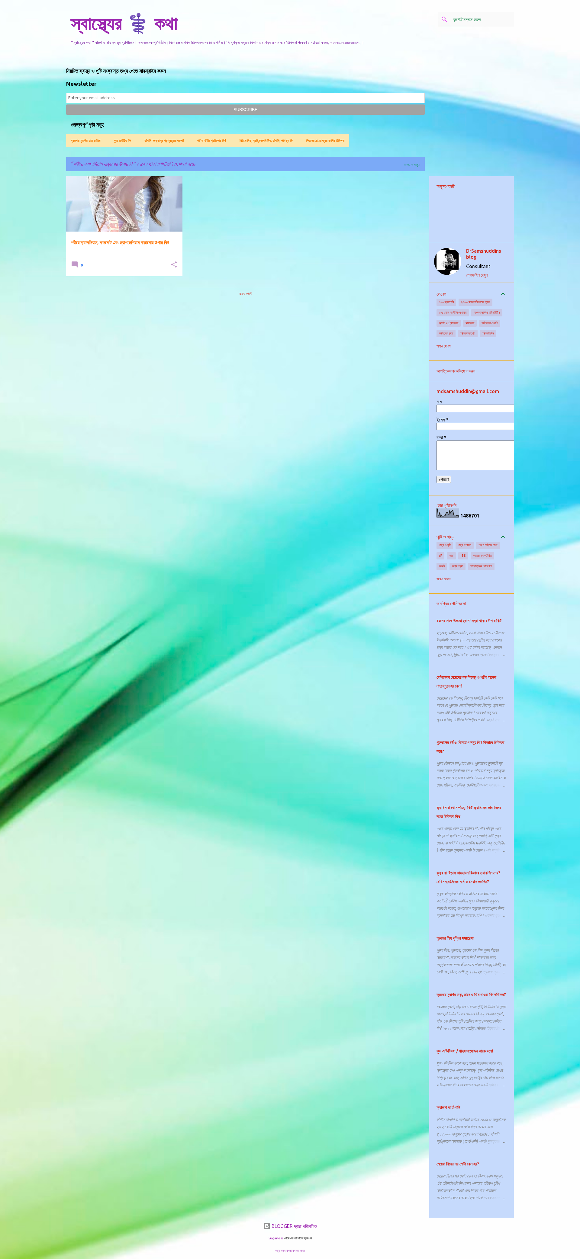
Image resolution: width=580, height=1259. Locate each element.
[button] (174, 265)
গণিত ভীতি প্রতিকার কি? (211, 141)
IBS (463, 555)
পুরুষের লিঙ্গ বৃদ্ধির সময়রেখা (455, 938)
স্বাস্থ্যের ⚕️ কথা (124, 23)
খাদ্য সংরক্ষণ (464, 545)
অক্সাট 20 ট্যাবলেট (448, 323)
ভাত (451, 555)
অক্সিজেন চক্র (446, 333)
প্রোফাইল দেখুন (477, 275)
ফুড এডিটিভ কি (122, 141)
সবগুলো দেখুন (412, 165)
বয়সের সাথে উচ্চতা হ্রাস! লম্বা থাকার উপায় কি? (469, 620)
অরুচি (442, 566)
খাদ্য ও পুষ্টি (445, 545)
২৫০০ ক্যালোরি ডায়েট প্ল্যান (475, 302)
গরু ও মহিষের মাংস (488, 545)
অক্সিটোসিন (488, 333)
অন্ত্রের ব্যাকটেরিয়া (482, 555)
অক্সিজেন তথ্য (467, 333)
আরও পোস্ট (245, 294)
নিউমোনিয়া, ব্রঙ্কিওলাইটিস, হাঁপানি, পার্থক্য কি (266, 141)
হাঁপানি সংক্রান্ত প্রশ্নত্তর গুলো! (164, 141)
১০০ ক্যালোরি (446, 302)
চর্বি (440, 555)
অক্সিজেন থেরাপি (490, 323)
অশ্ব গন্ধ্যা (457, 566)
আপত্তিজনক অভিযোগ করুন (456, 371)
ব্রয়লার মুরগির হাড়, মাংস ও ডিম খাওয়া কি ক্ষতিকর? (471, 994)
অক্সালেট (470, 323)
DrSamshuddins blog (483, 254)
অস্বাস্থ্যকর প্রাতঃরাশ (481, 566)
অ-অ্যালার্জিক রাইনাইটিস (487, 312)
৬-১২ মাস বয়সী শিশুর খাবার (452, 312)
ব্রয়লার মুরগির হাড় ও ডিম (86, 141)
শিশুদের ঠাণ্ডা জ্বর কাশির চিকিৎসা (325, 141)
